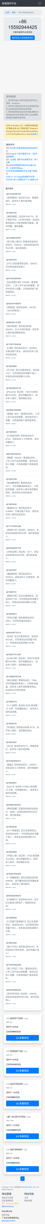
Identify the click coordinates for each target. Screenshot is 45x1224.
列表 (14, 12)
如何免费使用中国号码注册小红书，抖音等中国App (21, 166)
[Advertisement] (22, 67)
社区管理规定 (7, 1200)
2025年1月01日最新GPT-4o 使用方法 (22, 179)
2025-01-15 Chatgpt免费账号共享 (20, 176)
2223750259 (16, 1083)
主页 (7, 12)
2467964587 (16, 1149)
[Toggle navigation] (39, 3)
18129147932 (18, 1116)
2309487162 (16, 1051)
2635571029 (16, 1018)
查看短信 (24, 1038)
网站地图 (28, 1200)
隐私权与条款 (7, 1197)
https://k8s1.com (30, 1187)
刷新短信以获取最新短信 (22, 37)
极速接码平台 (9, 3)
